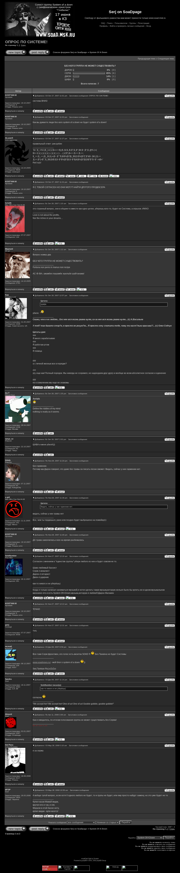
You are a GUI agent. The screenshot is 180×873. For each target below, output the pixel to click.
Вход (148, 26)
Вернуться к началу (14, 111)
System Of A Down (98, 52)
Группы (132, 23)
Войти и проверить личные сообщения (127, 26)
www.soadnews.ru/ (42, 662)
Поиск (109, 23)
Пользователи (121, 23)
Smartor (96, 858)
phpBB (84, 860)
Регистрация (143, 23)
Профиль (103, 26)
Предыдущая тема (146, 59)
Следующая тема (166, 59)
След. (23, 45)
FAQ (103, 23)
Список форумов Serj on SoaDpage (70, 52)
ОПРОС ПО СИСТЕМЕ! (26, 42)
